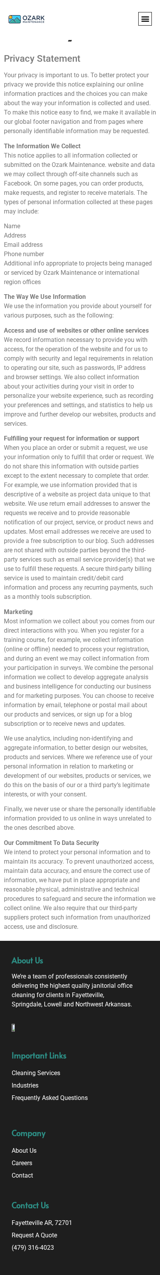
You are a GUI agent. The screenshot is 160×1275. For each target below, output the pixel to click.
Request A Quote (34, 1235)
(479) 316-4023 (33, 1247)
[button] (145, 19)
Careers (22, 1163)
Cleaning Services (36, 1073)
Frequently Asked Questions (50, 1098)
